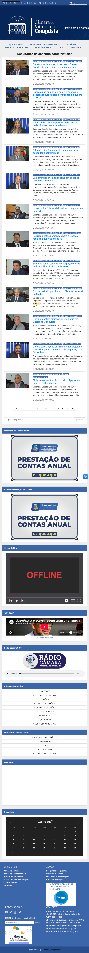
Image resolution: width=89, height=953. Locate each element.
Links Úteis (10, 866)
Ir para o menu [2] (29, 3)
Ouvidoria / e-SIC (44, 749)
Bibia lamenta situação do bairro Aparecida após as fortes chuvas (56, 381)
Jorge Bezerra (74, 205)
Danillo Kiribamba (76, 89)
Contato (51, 907)
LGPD (44, 745)
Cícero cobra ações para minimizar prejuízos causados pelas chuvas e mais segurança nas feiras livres (58, 349)
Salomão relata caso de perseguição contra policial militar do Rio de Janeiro (56, 265)
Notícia (65, 61)
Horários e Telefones (55, 874)
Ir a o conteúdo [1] (10, 3)
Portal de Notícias (11, 871)
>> (73, 408)
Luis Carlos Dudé (75, 61)
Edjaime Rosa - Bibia (40, 377)
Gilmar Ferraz (74, 147)
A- (85, 3)
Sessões (44, 699)
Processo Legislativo (16, 47)
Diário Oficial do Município (15, 879)
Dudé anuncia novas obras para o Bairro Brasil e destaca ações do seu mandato (55, 65)
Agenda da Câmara (44, 711)
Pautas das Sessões (44, 703)
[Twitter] (19, 912)
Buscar (80, 419)
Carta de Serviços (54, 879)
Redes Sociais (14, 907)
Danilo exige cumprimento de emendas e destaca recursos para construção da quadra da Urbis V (57, 95)
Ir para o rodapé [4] (47, 3)
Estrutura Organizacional (45, 44)
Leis (61, 47)
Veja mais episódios (44, 637)
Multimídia (44, 715)
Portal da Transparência (45, 737)
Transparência (43, 47)
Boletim (9, 917)
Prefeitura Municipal (13, 877)
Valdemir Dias (74, 175)
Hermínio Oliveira (75, 316)
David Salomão (75, 261)
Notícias (71, 44)
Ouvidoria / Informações (57, 877)
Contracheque (10, 882)
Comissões (44, 691)
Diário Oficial (44, 741)
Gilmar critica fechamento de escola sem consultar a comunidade (55, 151)
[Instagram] (11, 912)
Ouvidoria (75, 47)
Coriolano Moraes (76, 288)
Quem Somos (16, 44)
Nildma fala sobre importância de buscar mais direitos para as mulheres (55, 124)
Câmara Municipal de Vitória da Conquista (47, 61)
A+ (78, 3)
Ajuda (50, 866)
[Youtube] (15, 912)
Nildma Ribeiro (75, 119)
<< (16, 408)
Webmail (7, 885)
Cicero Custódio (75, 344)
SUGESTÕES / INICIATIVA (44, 724)
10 (63, 408)
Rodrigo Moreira (75, 233)
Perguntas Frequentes (44, 754)
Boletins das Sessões (44, 707)
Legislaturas (44, 720)
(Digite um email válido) (24, 918)
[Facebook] (6, 912)
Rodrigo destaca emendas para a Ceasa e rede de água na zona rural (56, 237)
